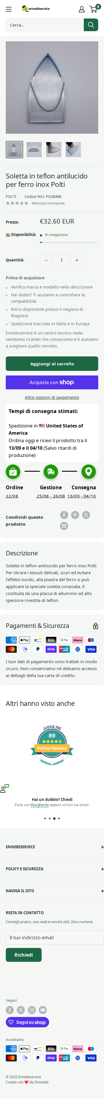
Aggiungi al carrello (52, 364)
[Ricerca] (91, 24)
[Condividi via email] (64, 526)
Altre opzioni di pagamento (52, 397)
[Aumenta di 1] (77, 260)
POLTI (11, 196)
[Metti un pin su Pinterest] (75, 515)
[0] (93, 9)
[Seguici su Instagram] (32, 1010)
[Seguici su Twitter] (21, 1010)
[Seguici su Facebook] (10, 1010)
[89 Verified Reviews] (52, 768)
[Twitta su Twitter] (86, 515)
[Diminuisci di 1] (46, 260)
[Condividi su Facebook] (64, 515)
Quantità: (15, 260)
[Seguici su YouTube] (43, 1010)
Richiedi (23, 955)
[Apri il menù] (9, 9)
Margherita (40, 804)
